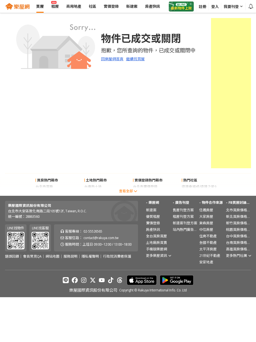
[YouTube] (102, 280)
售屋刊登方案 (183, 210)
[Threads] (120, 280)
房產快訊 (153, 229)
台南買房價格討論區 (238, 242)
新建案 (151, 210)
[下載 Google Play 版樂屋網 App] (177, 280)
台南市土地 (93, 186)
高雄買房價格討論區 (238, 249)
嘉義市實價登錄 (145, 193)
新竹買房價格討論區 (238, 223)
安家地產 (206, 262)
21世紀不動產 (209, 255)
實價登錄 (153, 223)
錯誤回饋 (12, 256)
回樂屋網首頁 (112, 58)
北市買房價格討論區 (238, 210)
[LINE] (66, 280)
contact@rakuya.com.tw (101, 237)
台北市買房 (44, 186)
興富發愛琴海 (192, 193)
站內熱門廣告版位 (185, 229)
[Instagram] (84, 280)
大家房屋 (206, 216)
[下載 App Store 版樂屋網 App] (142, 280)
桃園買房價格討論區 (238, 229)
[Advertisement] (231, 93)
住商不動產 (208, 236)
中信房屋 (206, 229)
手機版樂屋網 (156, 249)
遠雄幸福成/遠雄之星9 (199, 186)
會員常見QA (32, 256)
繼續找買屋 (135, 58)
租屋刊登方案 (183, 216)
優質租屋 (153, 216)
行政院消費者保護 (117, 256)
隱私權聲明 (90, 256)
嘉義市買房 (44, 193)
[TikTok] (111, 280)
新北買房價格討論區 (238, 216)
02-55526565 (93, 231)
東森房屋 (206, 223)
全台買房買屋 (156, 236)
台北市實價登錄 (145, 186)
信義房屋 (206, 210)
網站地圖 (53, 256)
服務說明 (71, 256)
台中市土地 (93, 193)
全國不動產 (208, 242)
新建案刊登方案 (185, 223)
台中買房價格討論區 (238, 236)
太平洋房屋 (208, 249)
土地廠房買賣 (156, 242)
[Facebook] (75, 280)
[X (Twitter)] (93, 280)
